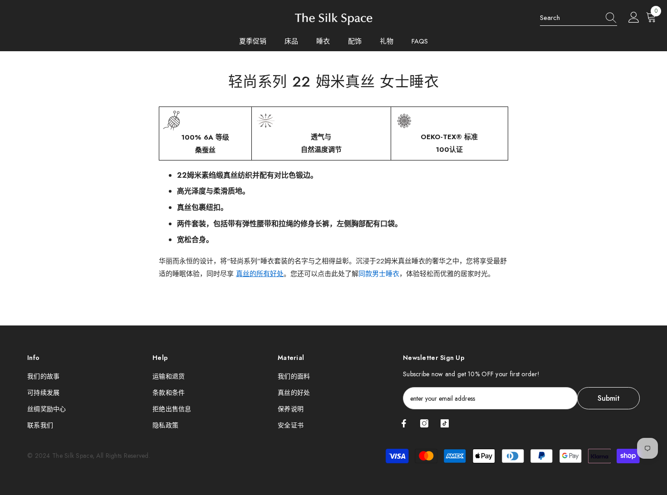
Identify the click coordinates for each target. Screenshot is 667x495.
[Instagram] (424, 423)
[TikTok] (444, 423)
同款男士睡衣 (378, 274)
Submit (609, 398)
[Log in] (633, 17)
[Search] (578, 18)
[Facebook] (404, 423)
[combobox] (570, 17)
